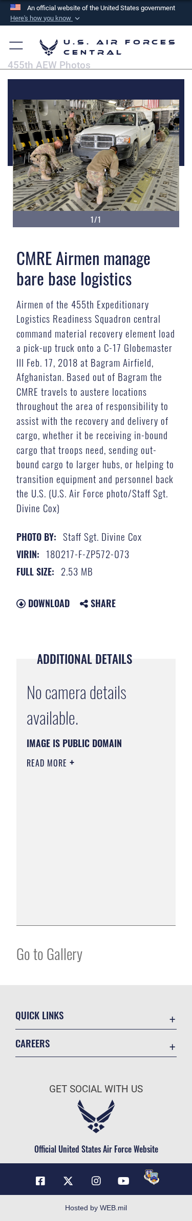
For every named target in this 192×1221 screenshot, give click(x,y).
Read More (48, 763)
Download (48, 603)
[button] (46, 18)
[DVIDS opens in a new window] (151, 1177)
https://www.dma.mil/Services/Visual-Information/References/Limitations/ (89, 906)
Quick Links (39, 1015)
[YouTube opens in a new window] (124, 1181)
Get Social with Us (96, 1089)
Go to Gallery (49, 953)
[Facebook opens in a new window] (40, 1181)
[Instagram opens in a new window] (96, 1181)
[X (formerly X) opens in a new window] (68, 1181)
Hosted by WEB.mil (96, 1208)
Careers (32, 1043)
